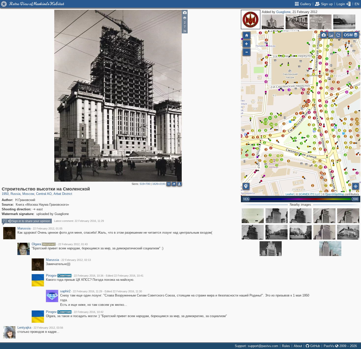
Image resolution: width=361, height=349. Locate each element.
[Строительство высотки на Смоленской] (300, 113)
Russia (15, 194)
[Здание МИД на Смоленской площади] (271, 248)
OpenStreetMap (334, 194)
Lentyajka (24, 327)
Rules (286, 346)
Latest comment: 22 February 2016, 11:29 (79, 220)
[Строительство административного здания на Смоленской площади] (301, 215)
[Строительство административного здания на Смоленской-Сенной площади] (253, 232)
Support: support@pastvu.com (256, 346)
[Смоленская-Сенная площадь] (330, 248)
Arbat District (63, 194)
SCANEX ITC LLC (309, 194)
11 (306, 105)
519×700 (145, 183)
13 (265, 123)
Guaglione (283, 12)
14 (356, 129)
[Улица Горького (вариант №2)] (297, 21)
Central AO (44, 194)
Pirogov (51, 275)
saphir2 (65, 291)
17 (320, 167)
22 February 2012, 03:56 (48, 327)
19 (356, 119)
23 (357, 123)
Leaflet (290, 194)
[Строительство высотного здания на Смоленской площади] (324, 215)
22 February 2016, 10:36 (88, 275)
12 (270, 118)
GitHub (314, 346)
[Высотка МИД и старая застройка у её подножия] (320, 21)
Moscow (28, 194)
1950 (5, 194)
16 (271, 124)
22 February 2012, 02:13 (76, 259)
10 (271, 161)
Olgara (36, 244)
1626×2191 (159, 183)
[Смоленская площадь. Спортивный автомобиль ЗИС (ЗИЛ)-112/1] (253, 215)
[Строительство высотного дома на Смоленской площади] (324, 232)
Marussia (23, 228)
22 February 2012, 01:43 (73, 244)
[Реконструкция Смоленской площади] (276, 232)
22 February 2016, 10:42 (88, 311)
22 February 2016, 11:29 (87, 291)
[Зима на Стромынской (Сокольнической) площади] (344, 21)
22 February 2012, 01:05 (47, 228)
